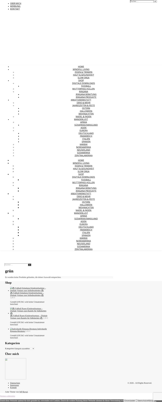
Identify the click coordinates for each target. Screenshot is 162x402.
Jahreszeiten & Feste (83, 105)
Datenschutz (15, 383)
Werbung (15, 6)
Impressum (14, 385)
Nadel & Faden (83, 116)
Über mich (15, 3)
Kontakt (15, 9)
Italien (86, 138)
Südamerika (83, 152)
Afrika (83, 122)
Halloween (86, 111)
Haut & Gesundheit (83, 75)
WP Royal (23, 392)
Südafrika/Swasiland (86, 125)
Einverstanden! (129, 401)
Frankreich (86, 136)
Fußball (86, 86)
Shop (81, 80)
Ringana (83, 91)
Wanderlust (81, 119)
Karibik (83, 144)
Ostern (86, 108)
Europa (84, 130)
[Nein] (155, 401)
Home (81, 66)
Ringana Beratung (86, 94)
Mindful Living (81, 69)
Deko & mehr (83, 102)
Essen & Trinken (83, 72)
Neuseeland (83, 150)
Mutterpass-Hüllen (83, 88)
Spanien (86, 141)
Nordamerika (83, 147)
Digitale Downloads (83, 83)
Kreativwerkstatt (81, 100)
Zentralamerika (84, 155)
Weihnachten (86, 113)
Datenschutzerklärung (145, 401)
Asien (83, 127)
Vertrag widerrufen (7, 396)
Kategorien (9, 348)
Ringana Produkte (86, 97)
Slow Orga (83, 77)
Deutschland (86, 133)
